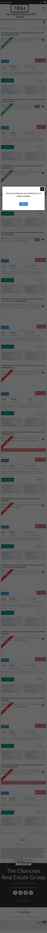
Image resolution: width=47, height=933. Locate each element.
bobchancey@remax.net (9, 92)
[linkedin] (21, 893)
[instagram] (31, 893)
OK (23, 204)
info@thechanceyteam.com (27, 887)
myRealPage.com (23, 912)
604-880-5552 (29, 90)
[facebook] (15, 893)
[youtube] (26, 893)
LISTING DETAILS (7, 80)
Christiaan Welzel (17, 917)
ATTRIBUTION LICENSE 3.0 (35, 917)
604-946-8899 (6, 90)
